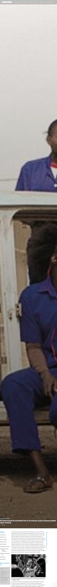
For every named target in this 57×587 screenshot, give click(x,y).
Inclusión (8, 518)
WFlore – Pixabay (16, 579)
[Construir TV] (7, 2)
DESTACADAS (2, 518)
